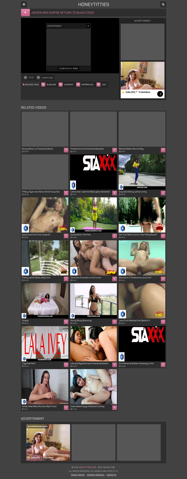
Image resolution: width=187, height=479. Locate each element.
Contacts (111, 475)
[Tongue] (45, 300)
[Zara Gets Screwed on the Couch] (93, 257)
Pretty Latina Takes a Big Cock (36, 277)
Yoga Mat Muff (28, 363)
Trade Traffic (78, 475)
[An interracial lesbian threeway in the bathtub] (142, 343)
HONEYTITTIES (93, 4)
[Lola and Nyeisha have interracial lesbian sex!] (93, 343)
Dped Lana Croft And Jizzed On (36, 234)
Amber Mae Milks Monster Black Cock (39, 406)
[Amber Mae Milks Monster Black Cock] (45, 386)
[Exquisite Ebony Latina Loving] (142, 172)
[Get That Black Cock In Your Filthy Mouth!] (142, 215)
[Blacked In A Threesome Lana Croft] (142, 257)
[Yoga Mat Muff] (45, 343)
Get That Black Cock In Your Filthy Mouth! (138, 234)
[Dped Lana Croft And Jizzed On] (45, 215)
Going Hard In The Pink (80, 234)
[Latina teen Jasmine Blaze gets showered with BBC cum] (93, 172)
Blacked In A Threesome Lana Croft (135, 277)
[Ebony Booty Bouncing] (93, 300)
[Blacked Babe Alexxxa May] (142, 129)
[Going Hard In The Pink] (93, 215)
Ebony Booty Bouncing (81, 320)
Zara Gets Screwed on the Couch (85, 277)
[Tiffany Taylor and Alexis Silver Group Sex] (45, 172)
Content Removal (96, 475)
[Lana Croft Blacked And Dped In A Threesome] (142, 300)
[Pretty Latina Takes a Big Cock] (45, 257)
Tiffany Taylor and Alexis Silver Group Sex (41, 191)
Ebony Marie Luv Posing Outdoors (37, 148)
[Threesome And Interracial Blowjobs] (93, 129)
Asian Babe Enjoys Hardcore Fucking (87, 406)
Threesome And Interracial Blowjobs (87, 148)
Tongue (25, 320)
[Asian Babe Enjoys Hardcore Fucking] (93, 386)
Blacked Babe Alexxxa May (131, 148)
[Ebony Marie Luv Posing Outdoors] (45, 129)
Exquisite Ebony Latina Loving (133, 191)
